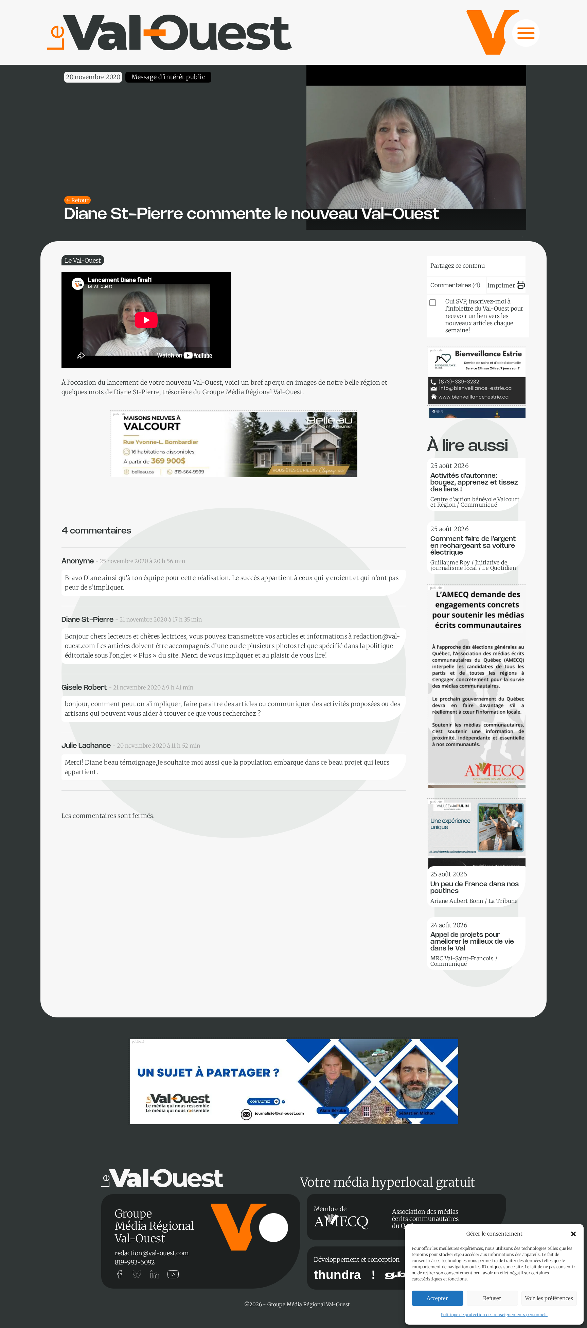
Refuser (492, 1298)
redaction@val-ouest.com (152, 1253)
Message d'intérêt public (168, 77)
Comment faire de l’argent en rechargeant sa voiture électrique (473, 546)
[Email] (489, 264)
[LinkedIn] (468, 264)
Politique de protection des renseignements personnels (494, 1314)
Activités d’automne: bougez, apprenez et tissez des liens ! (474, 483)
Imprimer (501, 285)
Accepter (437, 1298)
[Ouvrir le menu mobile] (519, 37)
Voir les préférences (549, 1298)
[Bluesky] (448, 264)
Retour (80, 200)
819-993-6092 (135, 1262)
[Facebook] (510, 264)
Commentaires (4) (455, 285)
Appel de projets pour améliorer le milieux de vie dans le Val (472, 942)
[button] (573, 1233)
